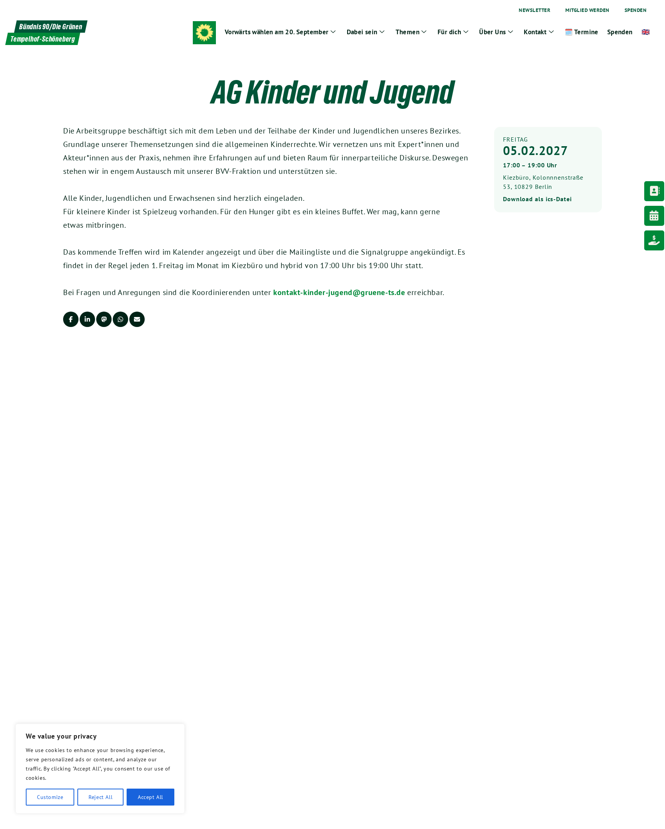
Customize (50, 797)
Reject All (100, 797)
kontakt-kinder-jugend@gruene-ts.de (339, 292)
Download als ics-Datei (537, 199)
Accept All (150, 797)
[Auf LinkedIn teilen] (87, 319)
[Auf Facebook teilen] (71, 319)
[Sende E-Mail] (137, 319)
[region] (100, 769)
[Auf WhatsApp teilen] (120, 319)
